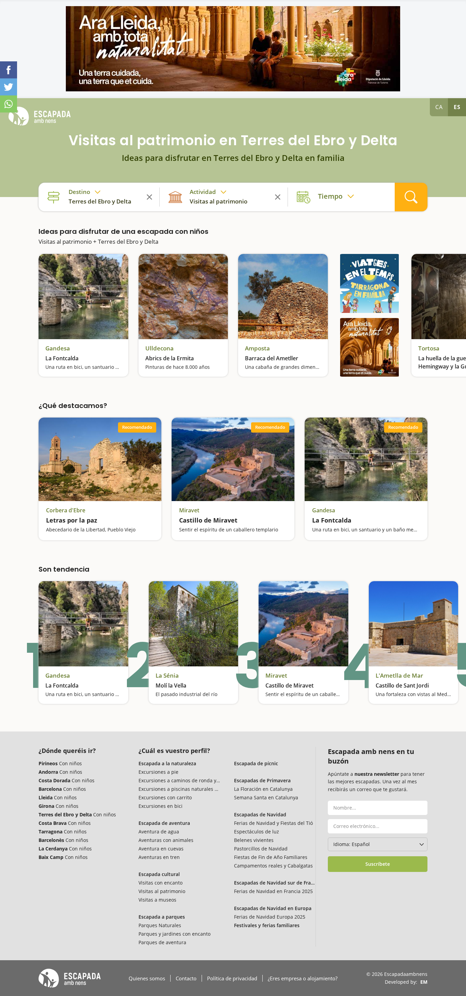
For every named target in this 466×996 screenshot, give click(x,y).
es (457, 107)
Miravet (189, 510)
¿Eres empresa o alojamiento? (302, 978)
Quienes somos (147, 978)
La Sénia (167, 675)
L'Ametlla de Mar (399, 675)
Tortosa (428, 348)
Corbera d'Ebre (65, 510)
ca (439, 107)
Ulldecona (159, 348)
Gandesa (57, 348)
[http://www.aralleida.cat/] (233, 48)
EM (423, 982)
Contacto (186, 978)
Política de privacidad (232, 978)
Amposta (257, 348)
